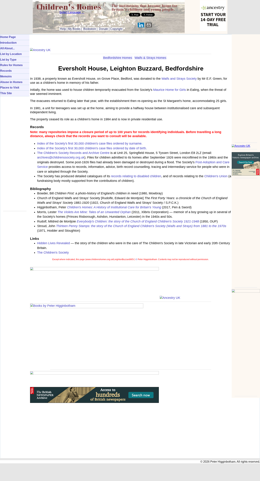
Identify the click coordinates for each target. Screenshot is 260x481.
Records (6, 70)
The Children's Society (53, 252)
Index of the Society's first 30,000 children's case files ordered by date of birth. (92, 148)
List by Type (8, 59)
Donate (103, 28)
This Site (6, 93)
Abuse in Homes (11, 82)
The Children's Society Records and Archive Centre (73, 153)
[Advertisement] (246, 87)
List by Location (11, 53)
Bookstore (89, 28)
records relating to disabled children (136, 176)
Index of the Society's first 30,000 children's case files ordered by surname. (89, 143)
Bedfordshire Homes (117, 58)
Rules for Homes (11, 65)
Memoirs (6, 76)
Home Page (8, 37)
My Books (74, 28)
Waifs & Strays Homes (150, 58)
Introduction (8, 42)
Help (62, 28)
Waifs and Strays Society (179, 78)
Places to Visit (9, 87)
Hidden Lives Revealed (53, 243)
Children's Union (215, 176)
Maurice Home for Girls (169, 90)
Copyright (116, 28)
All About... (7, 48)
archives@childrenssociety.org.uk (60, 157)
